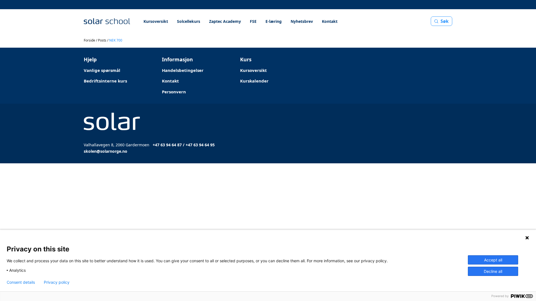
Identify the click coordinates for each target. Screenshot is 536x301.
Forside (89, 40)
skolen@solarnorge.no (105, 151)
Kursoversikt (155, 21)
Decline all (493, 271)
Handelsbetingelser (183, 70)
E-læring (273, 21)
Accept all (493, 260)
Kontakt (330, 21)
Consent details (21, 282)
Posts (102, 40)
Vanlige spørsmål (102, 70)
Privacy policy (57, 282)
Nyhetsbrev (302, 21)
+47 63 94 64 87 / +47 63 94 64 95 (184, 144)
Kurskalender (254, 81)
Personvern (174, 91)
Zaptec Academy (225, 21)
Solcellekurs (188, 21)
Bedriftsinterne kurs (105, 81)
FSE (253, 21)
